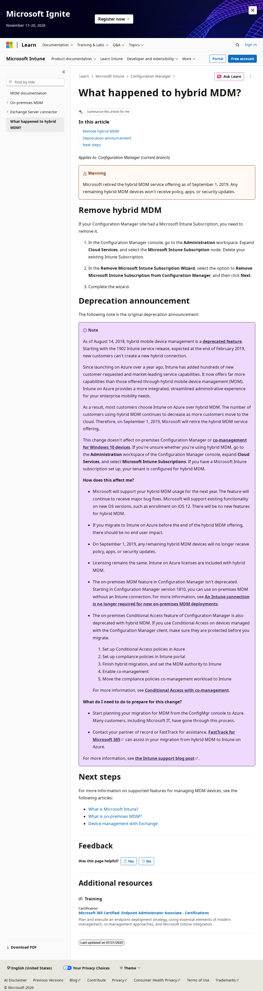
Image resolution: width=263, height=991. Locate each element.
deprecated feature (222, 341)
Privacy (118, 980)
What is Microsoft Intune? (113, 809)
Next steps (92, 144)
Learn (84, 76)
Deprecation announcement (107, 138)
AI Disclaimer (15, 980)
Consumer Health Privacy (155, 980)
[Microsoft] (9, 45)
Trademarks (225, 980)
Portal (217, 58)
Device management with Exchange (123, 823)
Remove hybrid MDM (101, 131)
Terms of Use (198, 980)
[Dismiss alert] (253, 10)
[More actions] (250, 76)
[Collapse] (63, 72)
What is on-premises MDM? (115, 816)
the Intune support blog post (164, 758)
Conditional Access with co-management (187, 690)
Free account (242, 58)
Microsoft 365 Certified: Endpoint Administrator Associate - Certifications (144, 913)
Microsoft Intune (110, 76)
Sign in (251, 44)
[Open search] (237, 45)
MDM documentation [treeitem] (28, 93)
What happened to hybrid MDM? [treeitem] (33, 124)
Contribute (96, 980)
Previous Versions (48, 980)
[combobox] (35, 82)
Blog (73, 980)
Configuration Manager (150, 76)
